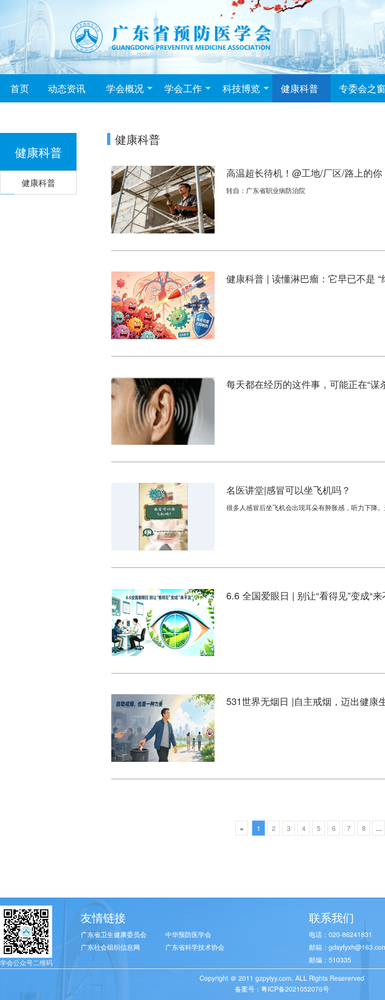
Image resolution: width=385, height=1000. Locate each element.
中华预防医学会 (188, 934)
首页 (19, 88)
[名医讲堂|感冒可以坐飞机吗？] (163, 515)
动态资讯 (66, 88)
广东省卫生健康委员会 (113, 934)
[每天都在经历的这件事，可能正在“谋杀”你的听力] (163, 410)
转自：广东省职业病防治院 (265, 190)
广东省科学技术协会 (194, 947)
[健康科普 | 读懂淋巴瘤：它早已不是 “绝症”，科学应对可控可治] (163, 304)
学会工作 (183, 88)
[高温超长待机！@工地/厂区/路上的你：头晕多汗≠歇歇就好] (163, 198)
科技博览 (241, 88)
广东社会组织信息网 (110, 947)
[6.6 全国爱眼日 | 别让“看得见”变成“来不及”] (163, 621)
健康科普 (299, 88)
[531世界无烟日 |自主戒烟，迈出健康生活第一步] (163, 727)
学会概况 (125, 88)
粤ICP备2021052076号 (295, 988)
